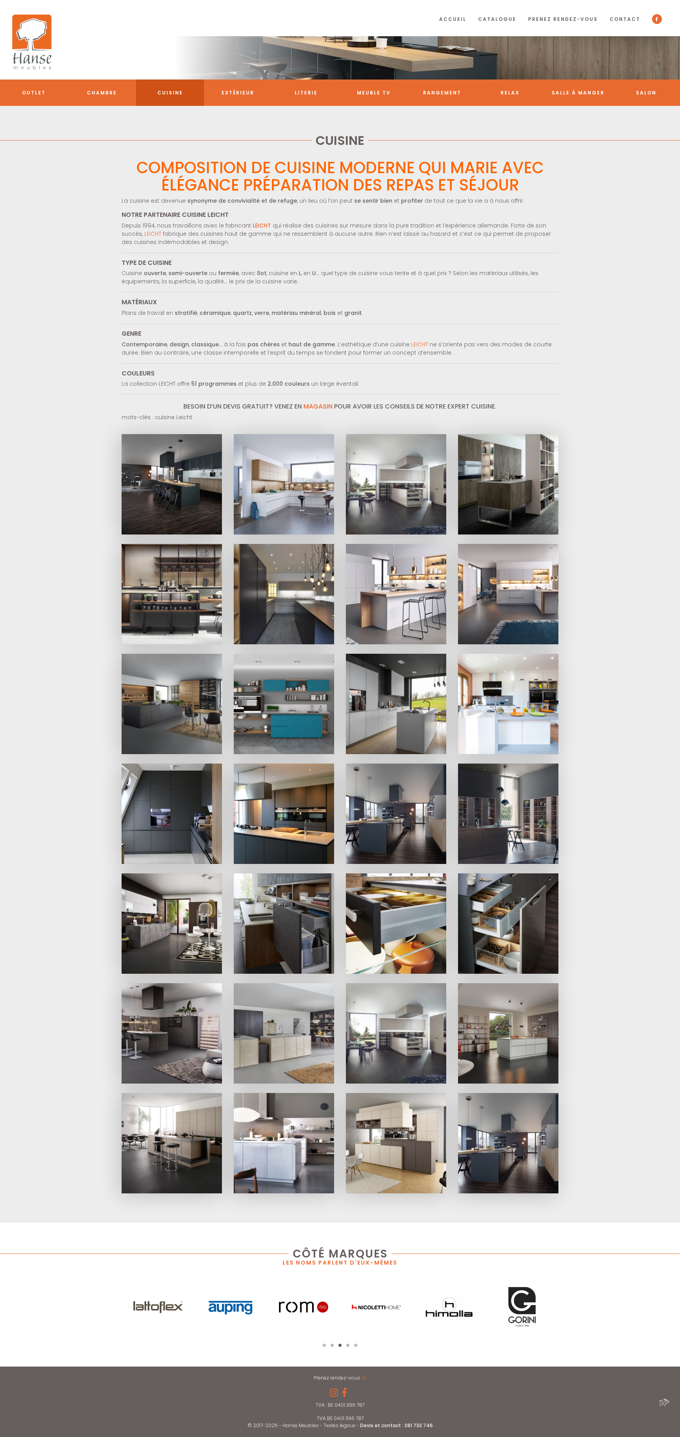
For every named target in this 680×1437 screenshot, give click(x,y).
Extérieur (238, 92)
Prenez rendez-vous (563, 19)
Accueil (452, 19)
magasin (318, 406)
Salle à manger (578, 92)
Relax (510, 92)
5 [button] (356, 1345)
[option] (158, 1307)
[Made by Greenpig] (663, 1401)
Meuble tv (374, 92)
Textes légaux (340, 1425)
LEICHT (152, 234)
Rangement (442, 92)
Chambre (102, 92)
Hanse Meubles (32, 41)
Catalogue (497, 19)
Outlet (34, 92)
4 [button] (348, 1345)
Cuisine (170, 92)
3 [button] (340, 1345)
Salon (646, 92)
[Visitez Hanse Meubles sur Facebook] (344, 1394)
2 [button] (332, 1345)
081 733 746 (419, 1425)
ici (363, 1377)
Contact (625, 19)
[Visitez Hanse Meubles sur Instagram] (334, 1394)
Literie (306, 92)
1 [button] (324, 1345)
